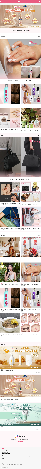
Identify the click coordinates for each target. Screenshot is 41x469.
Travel (8, 461)
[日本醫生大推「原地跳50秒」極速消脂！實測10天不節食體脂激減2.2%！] (10, 247)
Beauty (13, 461)
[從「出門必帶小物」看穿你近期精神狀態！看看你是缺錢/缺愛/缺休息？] (31, 323)
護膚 (21, 283)
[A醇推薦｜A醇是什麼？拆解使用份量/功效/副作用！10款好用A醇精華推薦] (31, 298)
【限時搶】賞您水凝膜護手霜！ (5, 427)
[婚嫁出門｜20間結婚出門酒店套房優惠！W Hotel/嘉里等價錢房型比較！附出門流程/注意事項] (31, 247)
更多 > (39, 36)
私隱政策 (18, 464)
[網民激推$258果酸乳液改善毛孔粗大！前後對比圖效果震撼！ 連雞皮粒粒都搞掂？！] (31, 272)
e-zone (18, 461)
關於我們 (3, 464)
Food (10, 461)
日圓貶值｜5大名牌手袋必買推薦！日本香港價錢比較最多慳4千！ (30, 204)
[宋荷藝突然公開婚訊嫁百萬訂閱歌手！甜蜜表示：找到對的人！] (10, 272)
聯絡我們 (21, 464)
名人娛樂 (15, 3)
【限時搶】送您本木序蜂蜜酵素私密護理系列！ (7, 370)
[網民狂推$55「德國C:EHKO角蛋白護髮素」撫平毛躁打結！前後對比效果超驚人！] (10, 298)
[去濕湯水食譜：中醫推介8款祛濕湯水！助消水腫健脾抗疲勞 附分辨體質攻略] (10, 323)
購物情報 (32, 3)
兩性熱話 (22, 333)
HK (6, 461)
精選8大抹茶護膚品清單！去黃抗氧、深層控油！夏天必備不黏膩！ (30, 130)
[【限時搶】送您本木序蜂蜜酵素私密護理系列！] (20, 357)
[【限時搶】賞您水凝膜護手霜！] (20, 414)
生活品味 (11, 3)
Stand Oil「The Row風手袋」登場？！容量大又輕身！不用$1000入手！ (20, 179)
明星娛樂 (2, 283)
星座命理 (24, 3)
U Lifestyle (3, 461)
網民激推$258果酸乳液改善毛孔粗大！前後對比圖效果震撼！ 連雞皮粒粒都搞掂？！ (20, 80)
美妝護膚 (2, 3)
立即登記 (20, 441)
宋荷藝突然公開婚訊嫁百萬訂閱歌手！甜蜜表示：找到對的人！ (10, 284)
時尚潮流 (7, 3)
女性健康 (2, 333)
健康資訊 (19, 3)
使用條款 (15, 464)
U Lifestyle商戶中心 (7, 464)
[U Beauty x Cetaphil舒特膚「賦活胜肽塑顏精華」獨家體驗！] (20, 386)
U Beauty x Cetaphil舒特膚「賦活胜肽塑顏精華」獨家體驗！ (9, 399)
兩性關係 (28, 3)
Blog (15, 461)
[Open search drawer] (40, 1)
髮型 (1, 308)
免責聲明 (12, 464)
